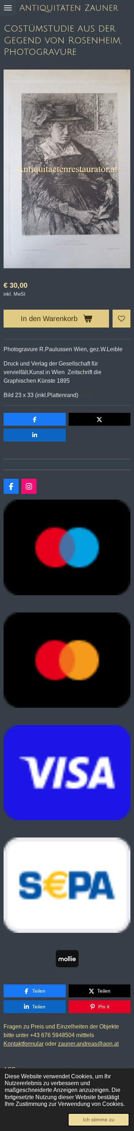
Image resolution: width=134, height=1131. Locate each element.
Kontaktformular (24, 1044)
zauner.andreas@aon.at (88, 1044)
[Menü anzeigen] (8, 8)
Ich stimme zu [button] (98, 1119)
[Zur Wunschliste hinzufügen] (121, 319)
